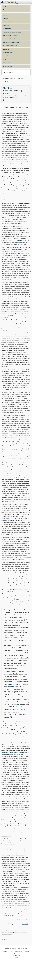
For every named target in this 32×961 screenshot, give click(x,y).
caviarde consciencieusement (9, 887)
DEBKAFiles (24, 203)
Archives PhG (6, 56)
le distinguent (14, 704)
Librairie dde (6, 49)
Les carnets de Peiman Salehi (10, 45)
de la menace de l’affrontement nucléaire (12, 752)
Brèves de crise (6, 62)
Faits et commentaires (8, 21)
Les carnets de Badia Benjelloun (11, 42)
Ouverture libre (7, 28)
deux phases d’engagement (20, 323)
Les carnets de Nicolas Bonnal (10, 35)
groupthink (25, 924)
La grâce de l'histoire (8, 52)
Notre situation (7, 10)
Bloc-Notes (5, 18)
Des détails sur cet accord (23, 242)
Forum (4, 59)
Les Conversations (7, 66)
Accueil (5, 6)
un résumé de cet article (7, 518)
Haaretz (3, 213)
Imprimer (7, 100)
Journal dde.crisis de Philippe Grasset (12, 32)
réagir (15, 97)
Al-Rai (26, 317)
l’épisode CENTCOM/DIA (8, 879)
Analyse (5, 15)
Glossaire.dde (6, 25)
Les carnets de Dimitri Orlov (10, 38)
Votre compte (9, 72)
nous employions (12, 686)
